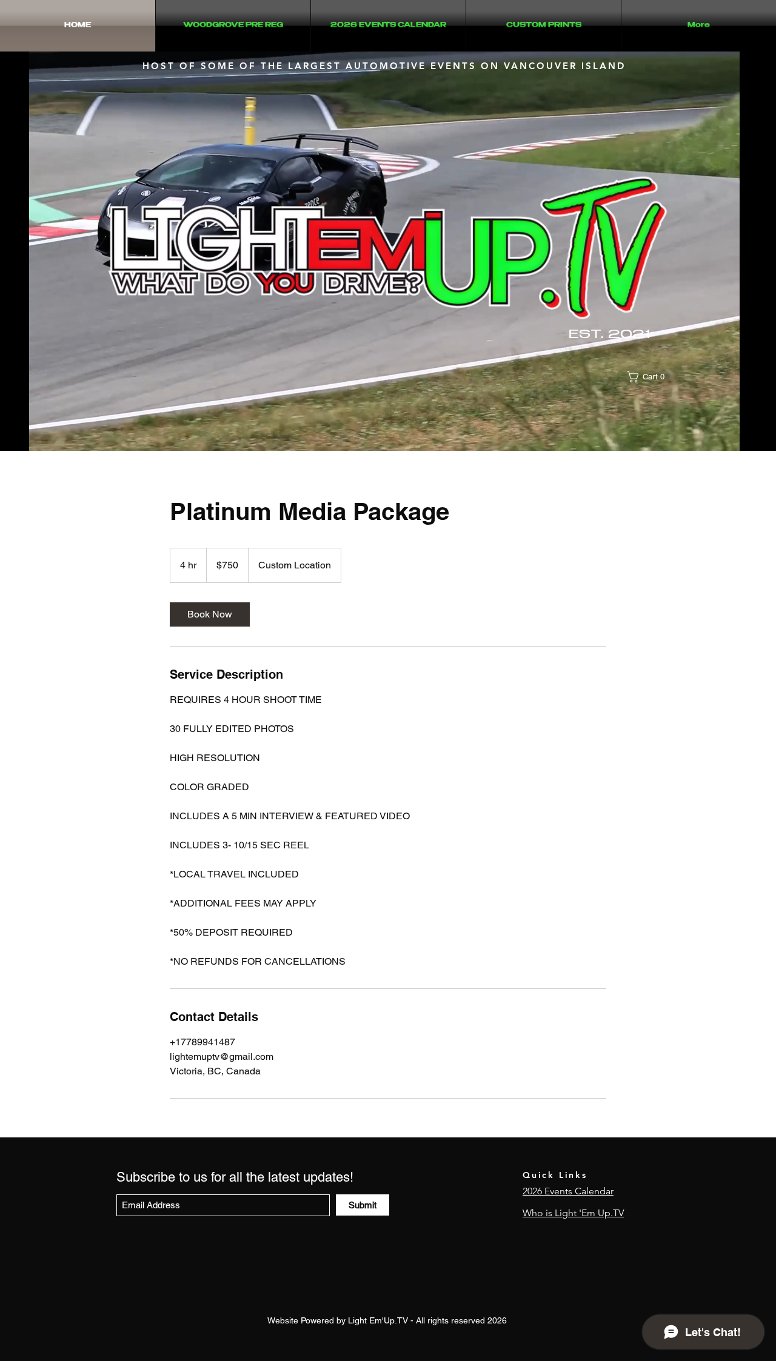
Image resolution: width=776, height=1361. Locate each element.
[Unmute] (27, 434)
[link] (210, 614)
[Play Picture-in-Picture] (741, 434)
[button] (650, 376)
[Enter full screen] (761, 434)
